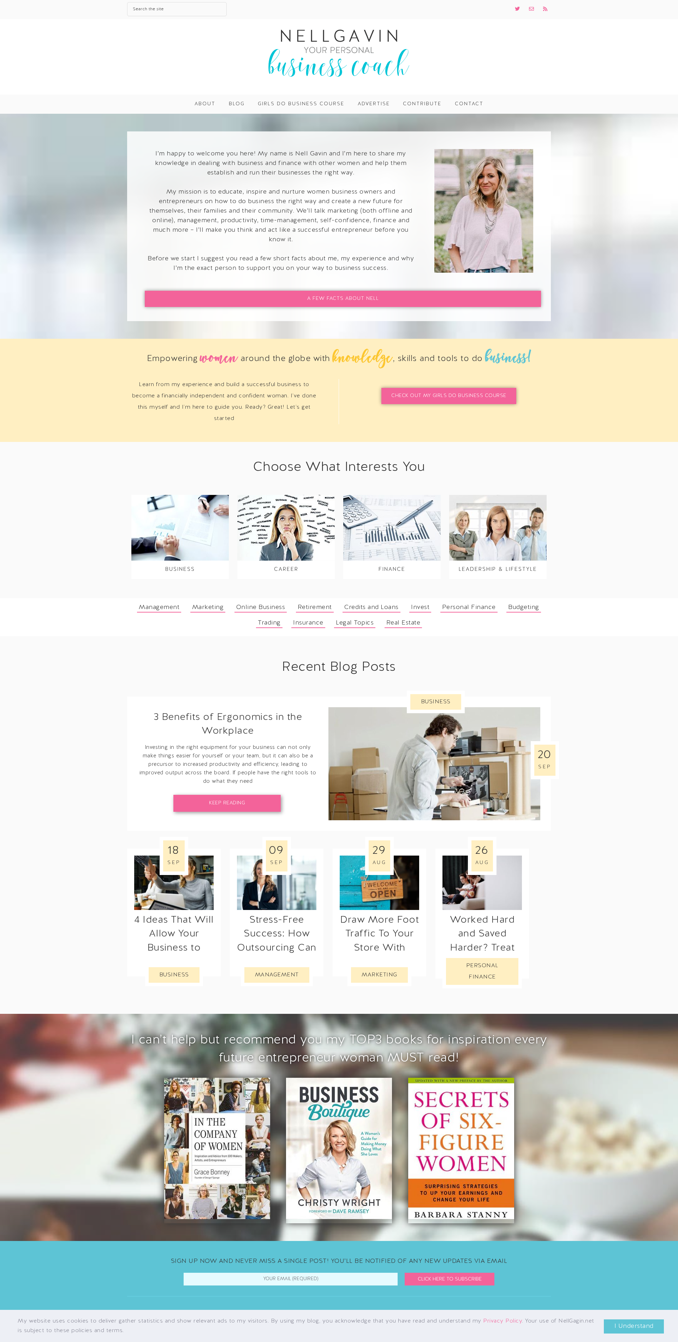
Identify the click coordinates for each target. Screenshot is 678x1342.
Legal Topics (355, 623)
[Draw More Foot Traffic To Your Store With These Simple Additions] (379, 883)
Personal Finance (469, 607)
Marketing (208, 607)
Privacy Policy (502, 1321)
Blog (237, 104)
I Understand (634, 1326)
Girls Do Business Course (301, 104)
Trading (269, 623)
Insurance (308, 623)
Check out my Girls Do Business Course (448, 395)
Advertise (374, 104)
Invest (420, 607)
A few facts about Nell (343, 298)
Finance (392, 570)
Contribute (422, 104)
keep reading (227, 803)
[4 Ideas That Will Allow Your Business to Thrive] (174, 883)
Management (159, 607)
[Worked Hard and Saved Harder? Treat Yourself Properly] (482, 883)
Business (180, 570)
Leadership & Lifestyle (498, 570)
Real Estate (403, 623)
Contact (469, 104)
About (205, 104)
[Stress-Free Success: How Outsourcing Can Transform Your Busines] (276, 883)
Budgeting (523, 607)
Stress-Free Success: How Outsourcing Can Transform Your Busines (276, 948)
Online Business (260, 607)
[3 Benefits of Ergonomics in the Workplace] (434, 763)
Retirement (315, 607)
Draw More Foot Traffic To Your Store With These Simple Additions (379, 948)
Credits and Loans (371, 607)
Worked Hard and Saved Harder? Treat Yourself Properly (482, 948)
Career (286, 570)
